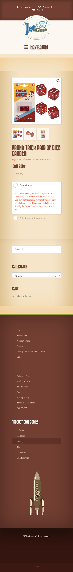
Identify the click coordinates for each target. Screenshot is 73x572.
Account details (23, 340)
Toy (18, 446)
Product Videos (23, 381)
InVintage (21, 435)
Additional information (32, 218)
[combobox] (36, 275)
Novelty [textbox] (35, 276)
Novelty (20, 441)
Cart (18, 356)
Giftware (20, 430)
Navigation (39, 47)
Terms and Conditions (26, 402)
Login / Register (24, 6)
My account (22, 335)
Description (26, 185)
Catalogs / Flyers (24, 375)
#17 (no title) (22, 386)
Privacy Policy (23, 397)
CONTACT (22, 407)
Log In (20, 330)
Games (23, 452)
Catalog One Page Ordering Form (31, 351)
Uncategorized (23, 457)
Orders (20, 346)
